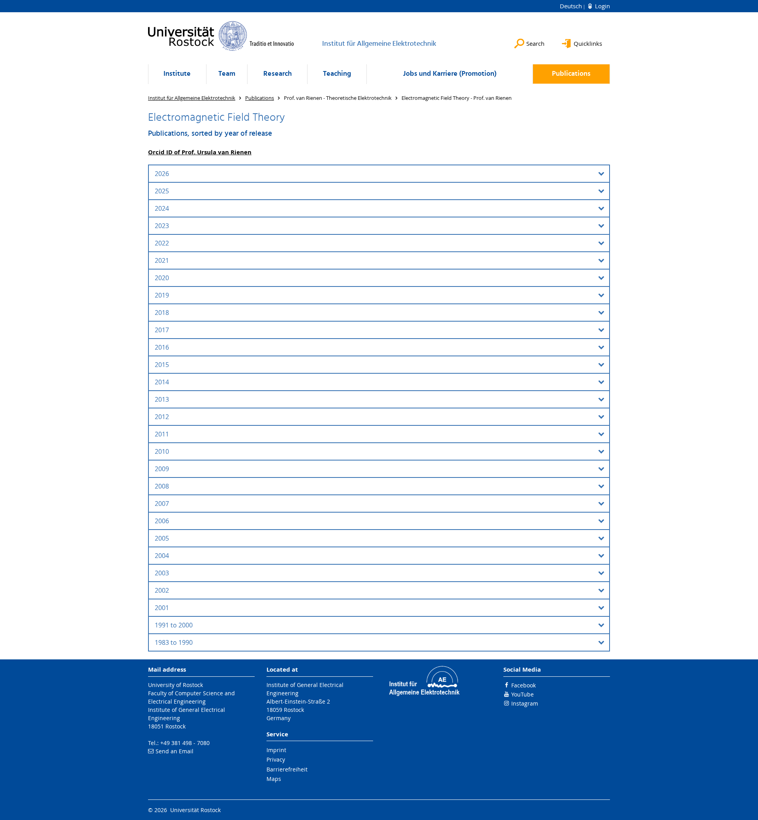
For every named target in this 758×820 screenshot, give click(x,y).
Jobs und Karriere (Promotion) (450, 74)
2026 (162, 173)
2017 (162, 330)
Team (226, 74)
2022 (162, 243)
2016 (162, 347)
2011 (162, 434)
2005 (162, 538)
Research (277, 74)
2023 (162, 225)
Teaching (337, 74)
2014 (162, 382)
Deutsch (572, 6)
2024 (162, 208)
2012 (162, 416)
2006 (162, 521)
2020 (162, 277)
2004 (162, 555)
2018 (162, 312)
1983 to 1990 (174, 642)
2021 (162, 260)
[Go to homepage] (221, 36)
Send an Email (174, 751)
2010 (162, 451)
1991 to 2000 (174, 625)
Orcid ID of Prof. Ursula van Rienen (199, 152)
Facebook (523, 685)
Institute (177, 74)
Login (601, 6)
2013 (162, 399)
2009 (162, 468)
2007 (162, 503)
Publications (571, 74)
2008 (162, 486)
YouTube (522, 694)
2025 (162, 191)
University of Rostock (175, 685)
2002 (162, 590)
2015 (162, 364)
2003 (162, 573)
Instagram (524, 703)
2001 (162, 607)
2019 (162, 295)
